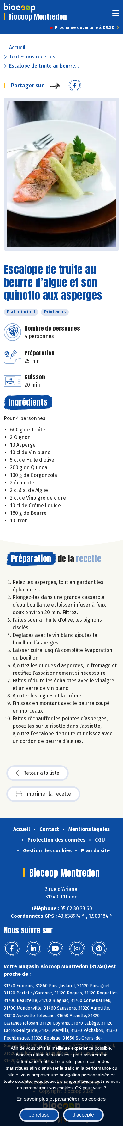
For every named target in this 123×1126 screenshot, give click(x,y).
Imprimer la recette (48, 794)
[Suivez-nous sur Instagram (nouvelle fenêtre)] (77, 949)
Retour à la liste (41, 773)
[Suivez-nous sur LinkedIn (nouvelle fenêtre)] (33, 949)
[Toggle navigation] (115, 15)
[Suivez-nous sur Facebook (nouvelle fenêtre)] (12, 949)
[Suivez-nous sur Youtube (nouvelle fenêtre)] (55, 949)
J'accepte (83, 1114)
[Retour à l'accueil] (19, 8)
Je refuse (39, 1114)
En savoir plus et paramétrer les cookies (61, 1099)
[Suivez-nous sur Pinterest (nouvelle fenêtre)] (99, 949)
